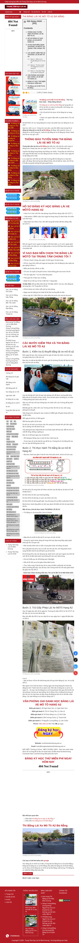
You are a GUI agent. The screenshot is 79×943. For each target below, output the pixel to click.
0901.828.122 (43, 724)
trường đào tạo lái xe (12, 500)
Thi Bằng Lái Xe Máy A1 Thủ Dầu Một (13, 126)
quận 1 (16, 459)
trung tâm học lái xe (13, 490)
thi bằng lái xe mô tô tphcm (13, 476)
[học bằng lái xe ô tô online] (13, 280)
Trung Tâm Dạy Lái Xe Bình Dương (13, 547)
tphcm (9, 485)
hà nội (9, 444)
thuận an (9, 480)
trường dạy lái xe (12, 497)
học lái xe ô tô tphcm (11, 452)
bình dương (10, 426)
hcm (8, 439)
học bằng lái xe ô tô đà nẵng (42, 821)
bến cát (9, 431)
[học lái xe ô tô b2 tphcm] (13, 101)
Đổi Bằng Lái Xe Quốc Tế (12, 355)
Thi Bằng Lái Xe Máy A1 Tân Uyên (13, 153)
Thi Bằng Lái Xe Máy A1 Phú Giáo (13, 182)
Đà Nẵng (47, 130)
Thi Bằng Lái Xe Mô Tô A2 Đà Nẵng (52, 100)
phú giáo (9, 459)
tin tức (44, 12)
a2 (11, 421)
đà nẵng (9, 509)
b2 (7, 424)
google (46, 860)
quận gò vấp (10, 464)
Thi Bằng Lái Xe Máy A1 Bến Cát (13, 146)
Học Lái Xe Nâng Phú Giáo (12, 290)
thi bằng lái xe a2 (12, 471)
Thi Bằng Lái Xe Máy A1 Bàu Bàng (13, 168)
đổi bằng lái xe (11, 512)
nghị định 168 (10, 395)
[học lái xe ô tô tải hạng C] (13, 111)
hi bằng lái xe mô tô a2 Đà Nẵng (51, 105)
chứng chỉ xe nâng (12, 434)
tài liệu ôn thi (35, 12)
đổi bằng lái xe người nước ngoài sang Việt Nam (12, 520)
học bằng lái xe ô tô (12, 392)
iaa (8, 456)
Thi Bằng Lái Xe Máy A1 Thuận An (13, 138)
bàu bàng (13, 424)
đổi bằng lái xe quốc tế (13, 525)
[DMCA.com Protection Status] (65, 900)
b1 (15, 421)
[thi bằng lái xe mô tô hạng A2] (13, 90)
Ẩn (34, 23)
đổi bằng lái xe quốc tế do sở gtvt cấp (13, 530)
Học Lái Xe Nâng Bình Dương (12, 363)
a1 (7, 421)
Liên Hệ (50, 12)
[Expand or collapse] (44, 21)
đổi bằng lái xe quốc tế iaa (13, 534)
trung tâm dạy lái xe (13, 488)
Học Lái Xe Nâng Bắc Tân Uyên (12, 302)
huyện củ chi (10, 441)
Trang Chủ (26, 12)
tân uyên (9, 504)
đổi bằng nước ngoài (11, 383)
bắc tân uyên (11, 429)
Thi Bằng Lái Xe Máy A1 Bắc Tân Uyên (13, 160)
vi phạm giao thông (12, 507)
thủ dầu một (10, 483)
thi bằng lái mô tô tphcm (12, 467)
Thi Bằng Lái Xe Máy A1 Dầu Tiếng (13, 175)
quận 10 (9, 461)
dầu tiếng (15, 436)
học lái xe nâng (11, 447)
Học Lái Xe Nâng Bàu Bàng (12, 307)
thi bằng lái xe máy (12, 399)
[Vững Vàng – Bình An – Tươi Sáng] (16, 6)
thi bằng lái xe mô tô (13, 403)
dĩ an (8, 436)
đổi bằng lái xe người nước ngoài (12, 515)
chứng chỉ (9, 373)
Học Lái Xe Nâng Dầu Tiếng (12, 296)
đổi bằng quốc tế (11, 388)
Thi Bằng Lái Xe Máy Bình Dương (13, 324)
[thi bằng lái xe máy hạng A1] (13, 199)
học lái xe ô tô (11, 449)
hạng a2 (15, 444)
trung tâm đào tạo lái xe (13, 411)
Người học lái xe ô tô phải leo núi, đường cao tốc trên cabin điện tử (13, 334)
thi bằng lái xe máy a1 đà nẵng (42, 818)
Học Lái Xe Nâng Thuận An (12, 313)
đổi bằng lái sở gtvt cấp (12, 378)
